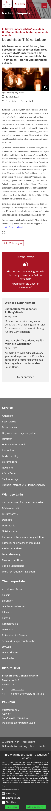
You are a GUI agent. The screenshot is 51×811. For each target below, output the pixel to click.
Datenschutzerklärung (37, 782)
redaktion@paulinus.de (21, 722)
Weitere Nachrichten (20, 302)
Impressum (6, 786)
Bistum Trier (11, 668)
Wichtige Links (13, 494)
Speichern (12, 806)
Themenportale (13, 581)
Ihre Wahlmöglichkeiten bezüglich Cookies (25, 756)
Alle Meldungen (13, 243)
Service (7, 407)
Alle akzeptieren (35, 806)
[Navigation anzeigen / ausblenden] (44, 5)
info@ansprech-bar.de (14, 227)
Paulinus (8, 701)
